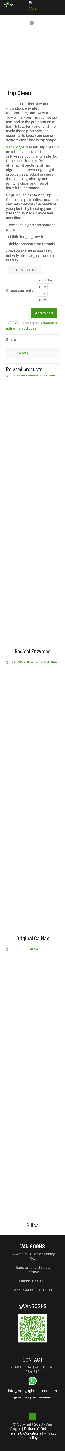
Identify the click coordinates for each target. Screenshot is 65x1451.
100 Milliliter (45, 280)
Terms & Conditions (24, 1433)
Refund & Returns (39, 1429)
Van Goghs (15, 147)
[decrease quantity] (10, 313)
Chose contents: (20, 290)
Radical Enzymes (33, 651)
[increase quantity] (25, 313)
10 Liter (43, 300)
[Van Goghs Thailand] (32, 5)
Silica (32, 1225)
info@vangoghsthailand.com (32, 1391)
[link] (32, 1328)
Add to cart (44, 313)
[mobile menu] (60, 5)
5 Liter (42, 293)
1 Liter (42, 287)
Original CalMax (32, 938)
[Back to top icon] (32, 1416)
